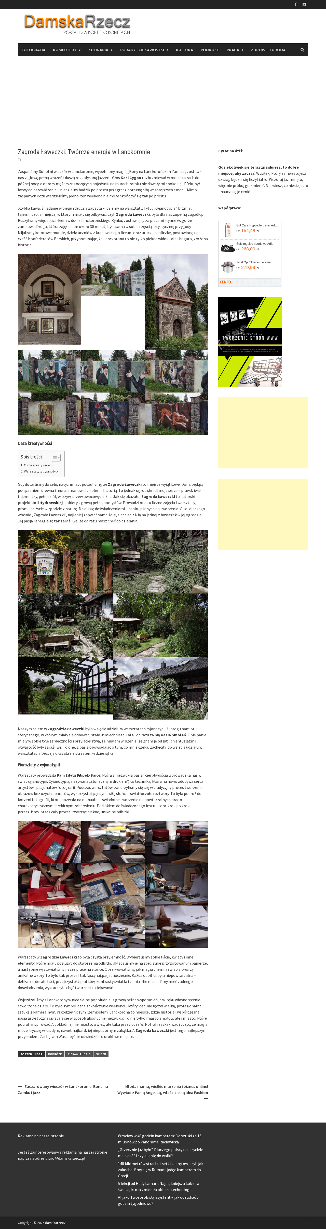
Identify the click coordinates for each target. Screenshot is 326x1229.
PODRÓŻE (210, 49)
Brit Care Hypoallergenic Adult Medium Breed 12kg (257, 225)
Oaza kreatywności (38, 465)
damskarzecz (55, 1222)
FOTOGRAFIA (33, 49)
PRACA (233, 49)
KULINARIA (98, 49)
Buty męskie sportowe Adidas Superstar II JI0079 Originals (257, 244)
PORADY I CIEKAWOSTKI (142, 49)
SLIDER (101, 1054)
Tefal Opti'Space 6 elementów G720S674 (257, 262)
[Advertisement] (163, 102)
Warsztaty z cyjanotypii (41, 471)
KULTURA (184, 49)
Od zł (247, 230)
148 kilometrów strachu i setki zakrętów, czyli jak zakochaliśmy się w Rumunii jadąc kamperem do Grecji (160, 1169)
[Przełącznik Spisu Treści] (53, 457)
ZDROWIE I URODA (268, 49)
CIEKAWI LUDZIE (79, 1054)
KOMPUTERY (64, 49)
